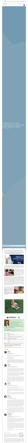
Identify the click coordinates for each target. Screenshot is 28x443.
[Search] (24, 5)
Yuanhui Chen (9, 384)
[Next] (22, 307)
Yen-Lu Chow (9, 415)
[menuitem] (18, 1)
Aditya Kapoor (9, 352)
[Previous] (6, 307)
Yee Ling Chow (9, 397)
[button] (21, 1)
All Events (5, 3)
